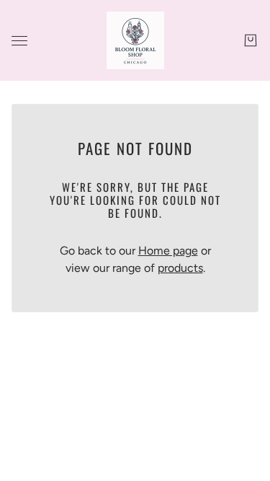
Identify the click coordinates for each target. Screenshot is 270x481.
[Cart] (250, 40)
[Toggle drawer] (19, 40)
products (180, 268)
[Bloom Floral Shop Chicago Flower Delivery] (135, 40)
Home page (168, 250)
